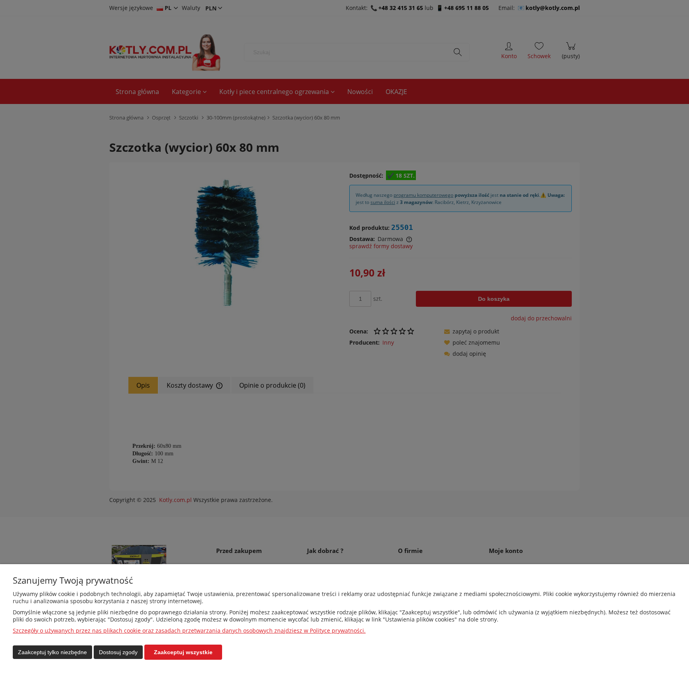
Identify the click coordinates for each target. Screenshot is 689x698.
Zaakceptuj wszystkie (183, 652)
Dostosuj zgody (118, 652)
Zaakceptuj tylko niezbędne (52, 652)
